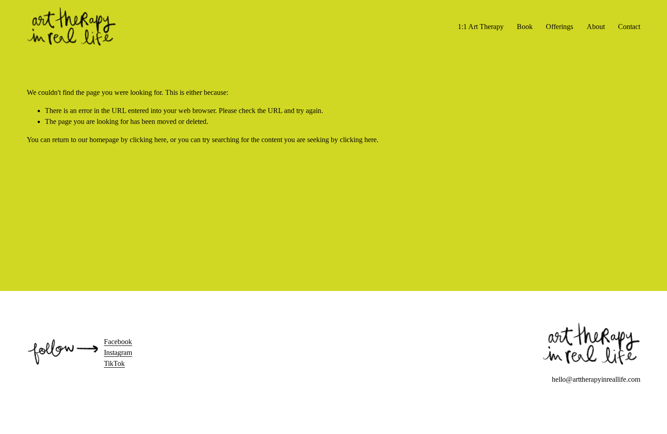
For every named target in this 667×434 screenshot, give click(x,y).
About (596, 26)
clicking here (148, 139)
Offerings (559, 26)
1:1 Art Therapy (481, 26)
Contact (629, 26)
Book (525, 26)
